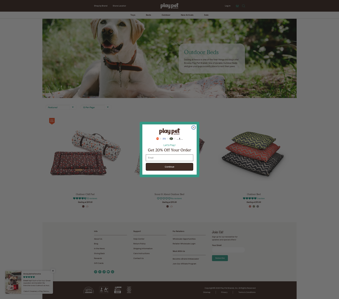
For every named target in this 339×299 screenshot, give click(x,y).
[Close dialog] (194, 127)
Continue (169, 166)
